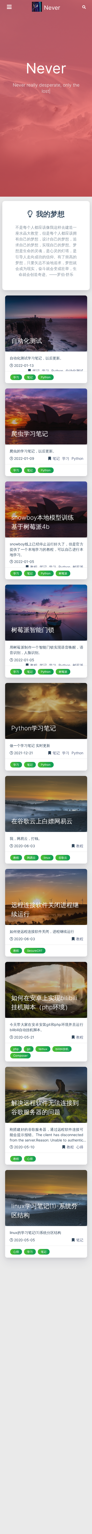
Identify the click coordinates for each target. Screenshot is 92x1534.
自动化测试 (74, 371)
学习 (46, 371)
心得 (79, 1147)
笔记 (36, 371)
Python (57, 371)
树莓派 (78, 567)
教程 (34, 567)
